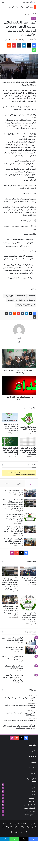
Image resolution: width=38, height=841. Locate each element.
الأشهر (19, 484)
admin (31, 39)
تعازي (33, 791)
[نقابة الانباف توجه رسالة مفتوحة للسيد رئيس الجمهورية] (30, 493)
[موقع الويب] (19, 342)
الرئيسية (32, 14)
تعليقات (6, 484)
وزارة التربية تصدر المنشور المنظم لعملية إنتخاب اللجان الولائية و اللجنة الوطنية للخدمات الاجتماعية (29, 617)
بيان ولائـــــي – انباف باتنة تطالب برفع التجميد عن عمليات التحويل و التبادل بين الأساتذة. (12, 541)
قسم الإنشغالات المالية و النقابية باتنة (21, 300)
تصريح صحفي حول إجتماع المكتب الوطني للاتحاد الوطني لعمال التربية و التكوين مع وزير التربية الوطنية (10, 610)
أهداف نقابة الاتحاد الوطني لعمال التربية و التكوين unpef (28, 429)
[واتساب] (34, 50)
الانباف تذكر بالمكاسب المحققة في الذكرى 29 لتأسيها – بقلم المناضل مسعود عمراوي (11, 427)
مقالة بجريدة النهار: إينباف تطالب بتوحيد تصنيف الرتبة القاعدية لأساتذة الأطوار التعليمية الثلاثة (28, 451)
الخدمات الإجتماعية (29, 805)
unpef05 (20, 296)
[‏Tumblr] (19, 45)
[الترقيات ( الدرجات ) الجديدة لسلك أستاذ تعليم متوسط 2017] (30, 659)
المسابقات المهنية (29, 808)
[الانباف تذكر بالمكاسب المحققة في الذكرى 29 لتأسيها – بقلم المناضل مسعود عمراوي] (10, 417)
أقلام (26, 14)
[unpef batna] (28, 2)
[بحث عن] (35, 3)
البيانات (33, 794)
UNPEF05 (32, 801)
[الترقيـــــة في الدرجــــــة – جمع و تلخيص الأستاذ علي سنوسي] (30, 641)
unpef (31, 296)
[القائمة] (3, 3)
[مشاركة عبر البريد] (6, 313)
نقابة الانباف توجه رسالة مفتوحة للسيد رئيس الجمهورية (28, 580)
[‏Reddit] (9, 45)
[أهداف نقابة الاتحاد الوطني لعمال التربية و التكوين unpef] (28, 419)
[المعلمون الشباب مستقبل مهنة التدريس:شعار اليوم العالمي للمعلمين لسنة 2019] (10, 441)
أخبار (33, 784)
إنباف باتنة (8, 296)
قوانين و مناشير (30, 811)
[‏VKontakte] (10, 313)
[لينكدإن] (24, 45)
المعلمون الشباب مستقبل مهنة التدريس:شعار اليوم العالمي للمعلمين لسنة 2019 (10, 451)
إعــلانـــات (32, 798)
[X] (29, 45)
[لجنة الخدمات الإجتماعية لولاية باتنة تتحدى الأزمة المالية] (30, 650)
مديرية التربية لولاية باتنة (25, 305)
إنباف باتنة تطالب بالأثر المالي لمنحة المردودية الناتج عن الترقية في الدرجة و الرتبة (13, 677)
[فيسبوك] (34, 45)
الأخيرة (31, 484)
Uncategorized (30, 815)
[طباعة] (34, 317)
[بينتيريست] (14, 45)
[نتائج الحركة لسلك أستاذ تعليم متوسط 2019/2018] (30, 669)
